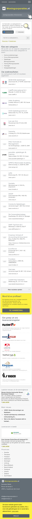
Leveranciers (9, 32)
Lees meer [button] (15, 511)
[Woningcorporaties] (16, 10)
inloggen (4, 2)
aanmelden (12, 2)
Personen (21, 32)
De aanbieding (16, 310)
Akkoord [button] (16, 516)
